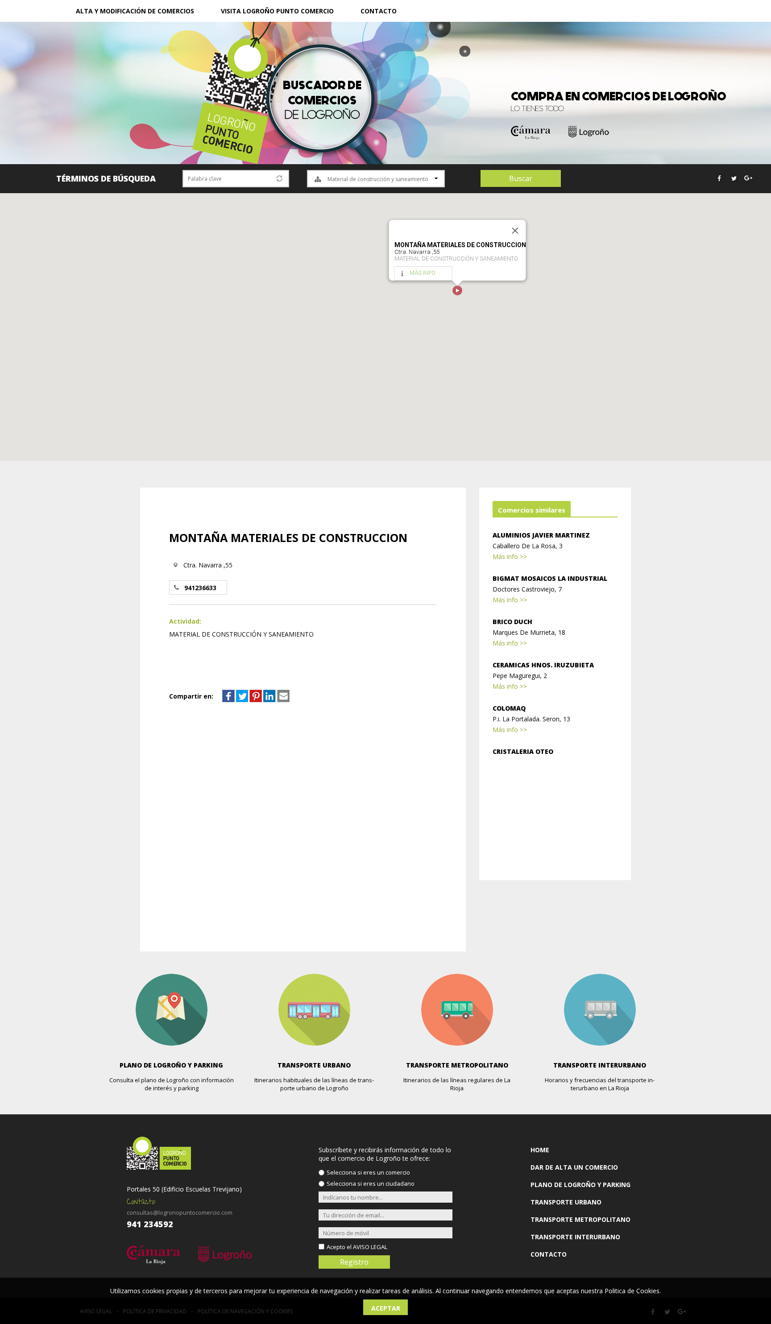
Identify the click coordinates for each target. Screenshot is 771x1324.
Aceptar (385, 1308)
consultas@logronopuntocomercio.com (179, 1212)
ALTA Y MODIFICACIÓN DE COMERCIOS (135, 11)
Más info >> (510, 556)
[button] (457, 290)
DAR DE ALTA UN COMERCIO (574, 1167)
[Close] (515, 230)
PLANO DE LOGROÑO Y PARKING (580, 1184)
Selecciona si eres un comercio (368, 1172)
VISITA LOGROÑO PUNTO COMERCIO (277, 11)
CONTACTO (379, 11)
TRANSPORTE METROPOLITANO (580, 1219)
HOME (540, 1150)
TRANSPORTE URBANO (566, 1202)
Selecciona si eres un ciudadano (371, 1183)
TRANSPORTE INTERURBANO (575, 1237)
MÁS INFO (422, 272)
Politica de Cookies (632, 1291)
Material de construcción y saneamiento (377, 179)
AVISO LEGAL (370, 1247)
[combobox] (376, 178)
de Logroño (322, 100)
